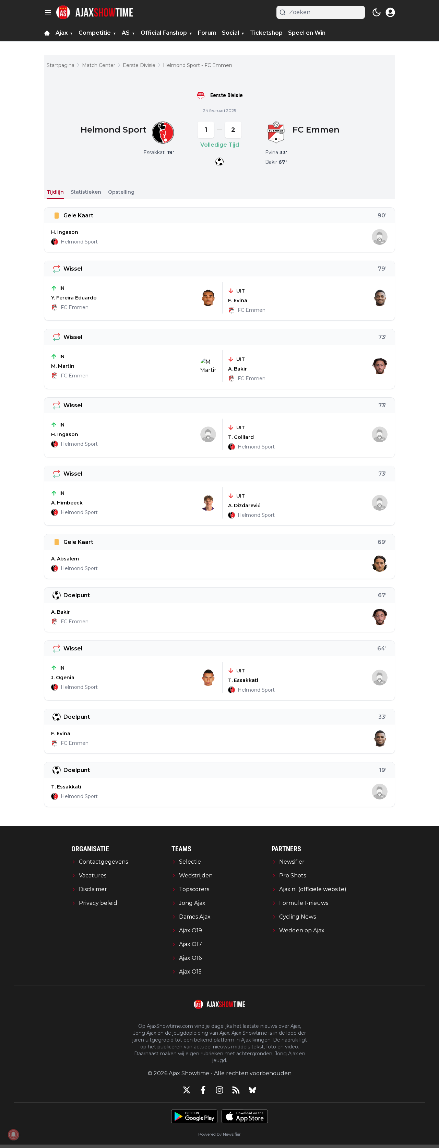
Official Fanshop (164, 33)
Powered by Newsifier (219, 1134)
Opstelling (121, 192)
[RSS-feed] (236, 1090)
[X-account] (186, 1090)
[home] (47, 33)
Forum (207, 33)
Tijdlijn (55, 192)
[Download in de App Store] (245, 1116)
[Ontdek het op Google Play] (194, 1116)
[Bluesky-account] (252, 1090)
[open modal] (390, 12)
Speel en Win (306, 33)
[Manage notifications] (13, 1134)
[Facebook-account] (203, 1090)
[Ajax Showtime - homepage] (94, 12)
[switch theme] (376, 12)
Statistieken (86, 192)
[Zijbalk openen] (48, 12)
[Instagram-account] (219, 1090)
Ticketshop (266, 33)
